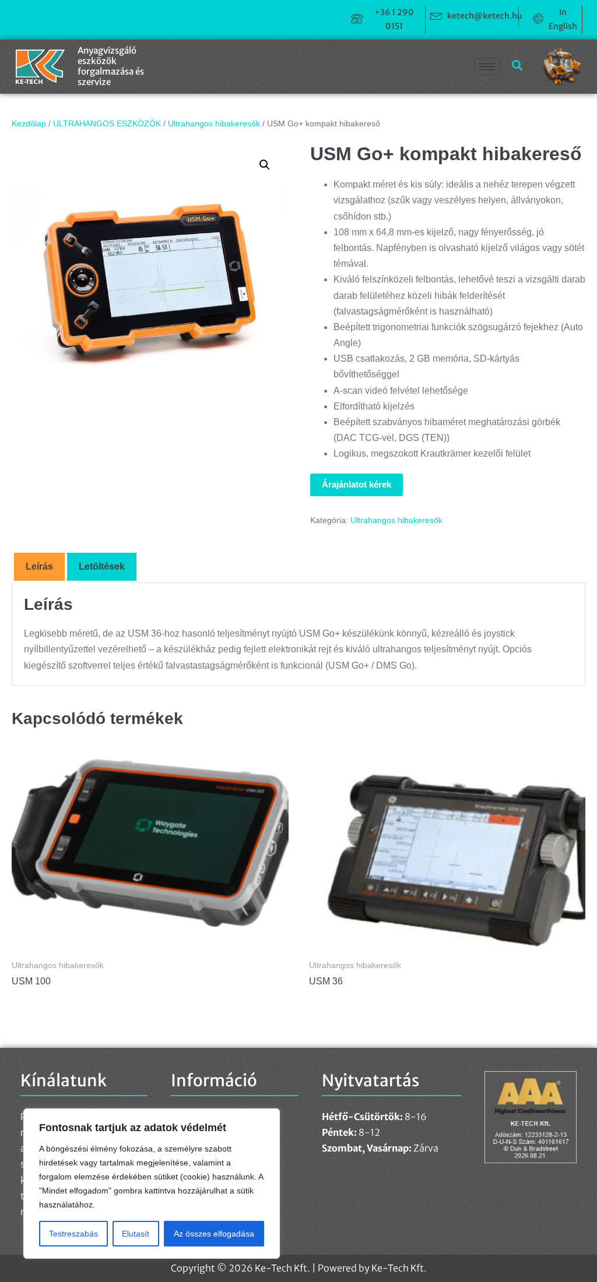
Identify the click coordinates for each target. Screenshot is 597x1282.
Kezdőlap (29, 123)
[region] (151, 1183)
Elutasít (135, 1233)
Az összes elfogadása (214, 1233)
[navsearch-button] (513, 66)
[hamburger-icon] (487, 66)
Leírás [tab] (39, 566)
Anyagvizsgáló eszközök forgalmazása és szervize (111, 66)
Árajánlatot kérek (356, 484)
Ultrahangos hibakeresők (214, 123)
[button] (264, 164)
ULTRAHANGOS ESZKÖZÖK (107, 123)
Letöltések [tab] (102, 566)
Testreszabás (73, 1233)
